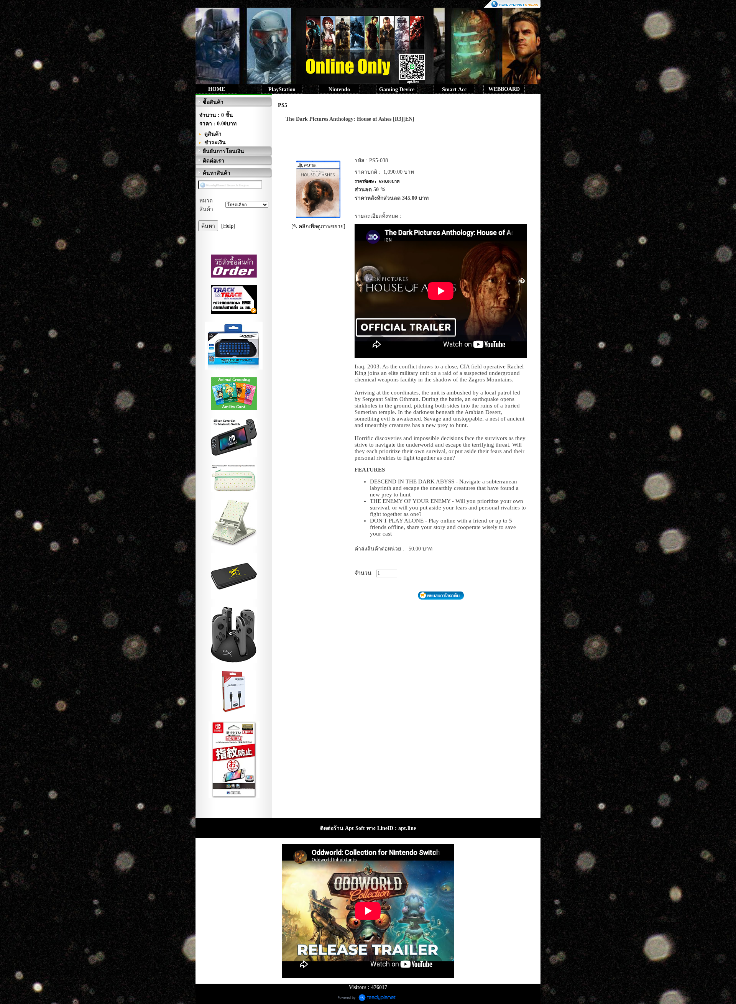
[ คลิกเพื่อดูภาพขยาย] (318, 226)
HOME (216, 89)
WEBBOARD (504, 89)
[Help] (228, 226)
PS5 (282, 105)
